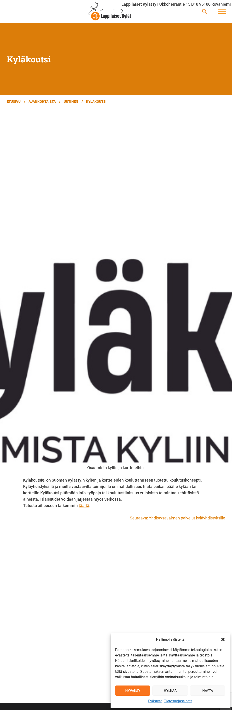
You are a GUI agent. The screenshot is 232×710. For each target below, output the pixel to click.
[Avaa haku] (204, 11)
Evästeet (155, 701)
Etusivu (14, 102)
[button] (223, 639)
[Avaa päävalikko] (222, 11)
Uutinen (71, 102)
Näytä (207, 691)
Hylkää (170, 691)
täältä (84, 505)
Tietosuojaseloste (178, 701)
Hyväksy (132, 691)
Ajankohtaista (42, 102)
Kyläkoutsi (96, 102)
